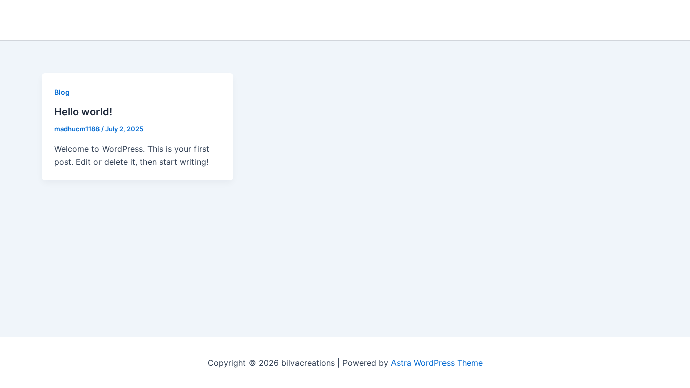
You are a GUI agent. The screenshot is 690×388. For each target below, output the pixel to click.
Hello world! (83, 112)
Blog (62, 92)
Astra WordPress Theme (437, 363)
